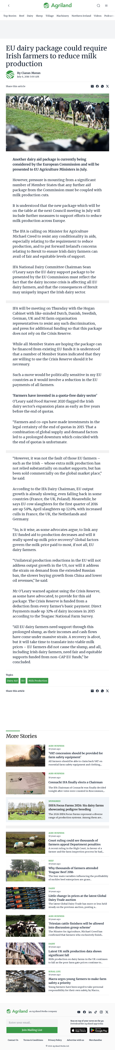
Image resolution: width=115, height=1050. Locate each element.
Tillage (50, 15)
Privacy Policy (55, 1040)
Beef (21, 15)
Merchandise (95, 1040)
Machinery (63, 15)
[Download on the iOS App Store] (78, 1030)
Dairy (30, 15)
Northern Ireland (81, 15)
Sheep (39, 15)
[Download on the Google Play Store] (99, 1030)
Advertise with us (75, 1040)
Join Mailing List (32, 1030)
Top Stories (9, 15)
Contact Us (13, 1040)
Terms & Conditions (33, 1040)
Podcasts (109, 15)
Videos (98, 15)
